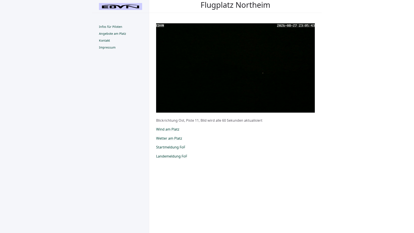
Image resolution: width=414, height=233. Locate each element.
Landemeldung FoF (171, 156)
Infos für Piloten (110, 27)
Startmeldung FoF (170, 147)
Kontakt (104, 40)
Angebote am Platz (112, 33)
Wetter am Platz (169, 138)
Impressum (107, 47)
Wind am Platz (167, 129)
